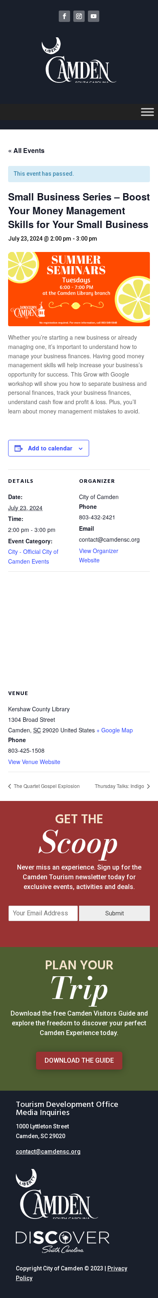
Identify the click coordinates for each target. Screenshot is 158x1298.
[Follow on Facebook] (64, 16)
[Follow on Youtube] (93, 16)
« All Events (26, 150)
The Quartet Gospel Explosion (46, 785)
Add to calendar (50, 448)
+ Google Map (114, 730)
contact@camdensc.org (48, 1151)
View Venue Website (34, 762)
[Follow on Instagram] (79, 16)
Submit (114, 913)
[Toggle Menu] (147, 112)
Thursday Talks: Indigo (120, 785)
